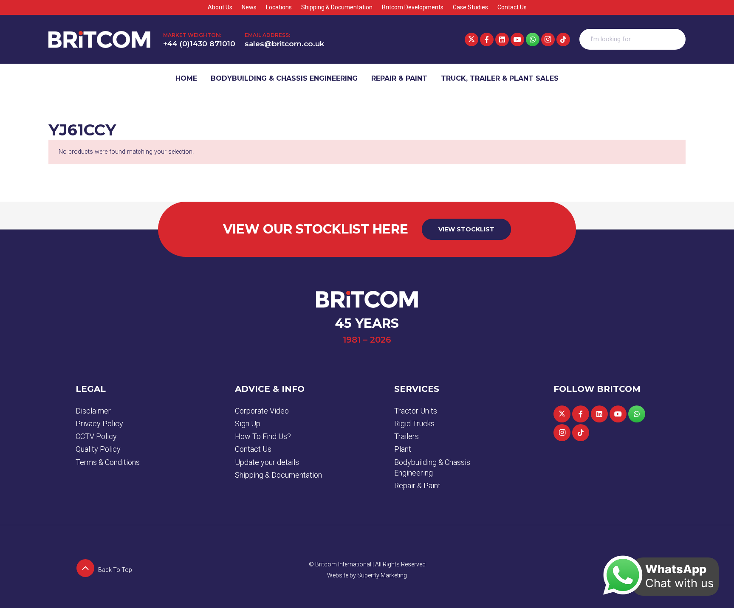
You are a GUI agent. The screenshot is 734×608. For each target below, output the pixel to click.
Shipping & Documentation (278, 474)
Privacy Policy (99, 423)
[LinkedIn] (502, 39)
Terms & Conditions (108, 462)
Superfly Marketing (382, 575)
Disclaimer (93, 410)
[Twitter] (471, 39)
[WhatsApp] (532, 39)
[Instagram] (548, 39)
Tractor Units (415, 410)
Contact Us (253, 449)
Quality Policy (98, 449)
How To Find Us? (263, 436)
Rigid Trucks (414, 423)
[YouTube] (517, 39)
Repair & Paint (417, 485)
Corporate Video (262, 410)
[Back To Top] (87, 569)
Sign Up (247, 423)
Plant (402, 449)
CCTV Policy (96, 436)
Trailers (406, 436)
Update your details (267, 462)
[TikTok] (563, 39)
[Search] (675, 39)
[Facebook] (487, 39)
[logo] (99, 39)
